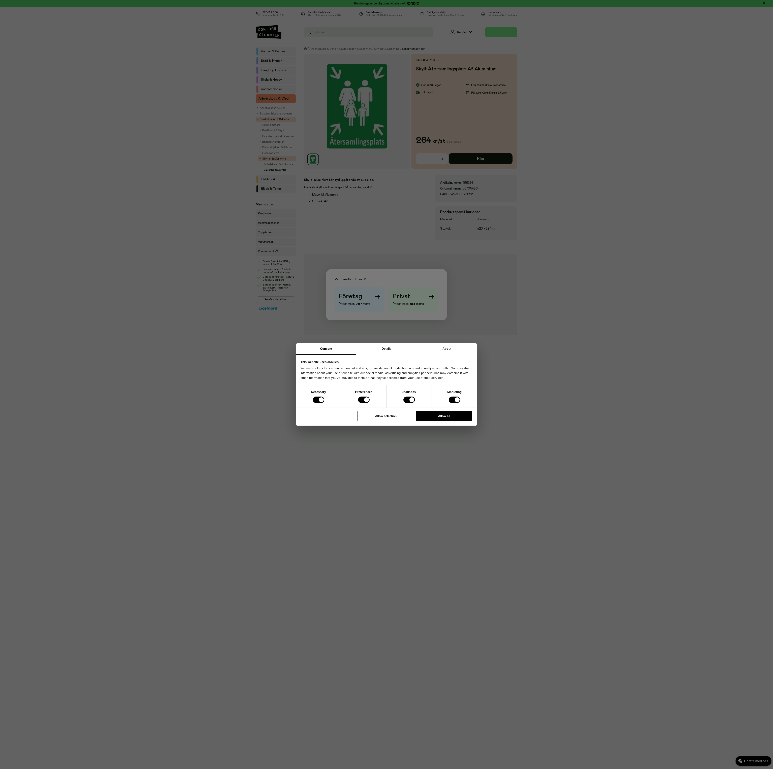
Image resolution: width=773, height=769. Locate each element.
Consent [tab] (326, 348)
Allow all (444, 416)
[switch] (364, 399)
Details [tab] (387, 348)
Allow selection (386, 416)
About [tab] (446, 348)
